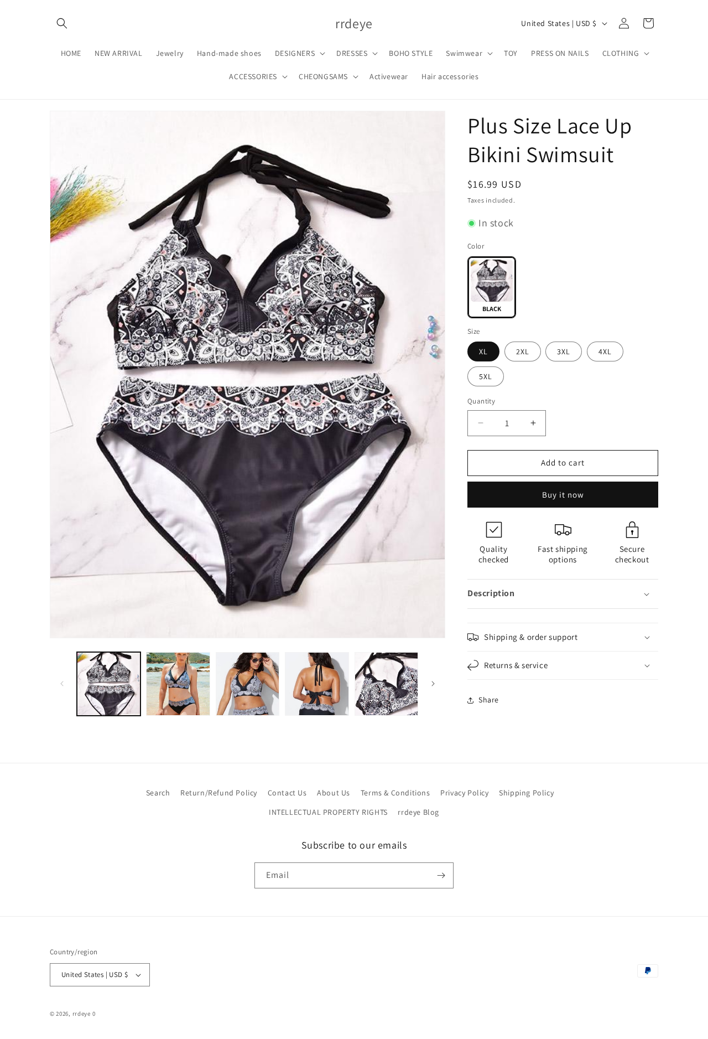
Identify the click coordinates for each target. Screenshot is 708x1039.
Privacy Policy (464, 793)
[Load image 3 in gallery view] (247, 684)
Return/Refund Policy (218, 793)
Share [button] (488, 700)
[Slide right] (433, 683)
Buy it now (563, 494)
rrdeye (81, 1013)
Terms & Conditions (395, 793)
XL (483, 351)
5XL (485, 376)
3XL (563, 351)
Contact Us (287, 793)
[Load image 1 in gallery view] (108, 684)
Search (158, 793)
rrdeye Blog (418, 812)
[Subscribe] (441, 875)
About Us (333, 793)
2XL (522, 351)
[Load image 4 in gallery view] (316, 684)
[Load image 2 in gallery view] (178, 684)
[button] (62, 23)
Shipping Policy (526, 793)
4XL (605, 351)
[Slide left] (62, 683)
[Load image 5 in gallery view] (386, 684)
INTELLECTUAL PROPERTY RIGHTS (328, 812)
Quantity (481, 401)
